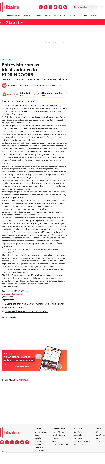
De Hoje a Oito (60, 16)
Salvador (37, 16)
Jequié (55, 441)
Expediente (77, 435)
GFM (97, 432)
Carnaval (26, 16)
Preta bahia (39, 447)
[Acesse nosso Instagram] (41, 7)
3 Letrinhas (15, 22)
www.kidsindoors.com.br (12, 294)
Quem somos (78, 432)
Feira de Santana (58, 435)
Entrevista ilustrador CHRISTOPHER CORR (26, 311)
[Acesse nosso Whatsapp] (65, 7)
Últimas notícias (41, 432)
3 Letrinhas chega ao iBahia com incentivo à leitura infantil (34, 303)
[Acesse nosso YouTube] (55, 7)
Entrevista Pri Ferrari (15, 307)
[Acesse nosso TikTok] (60, 7)
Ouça (9, 94)
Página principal (58, 432)
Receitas (73, 16)
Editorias (38, 428)
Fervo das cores (41, 450)
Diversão (47, 16)
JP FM (98, 441)
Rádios (98, 428)
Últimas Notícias (13, 16)
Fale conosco (78, 438)
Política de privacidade (81, 441)
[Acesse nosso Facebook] (46, 7)
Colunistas (94, 16)
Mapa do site (78, 444)
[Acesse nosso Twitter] (50, 7)
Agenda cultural (41, 444)
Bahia (37, 435)
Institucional (77, 428)
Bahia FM (99, 438)
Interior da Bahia (58, 428)
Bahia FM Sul (100, 435)
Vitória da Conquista (60, 444)
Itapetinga (56, 438)
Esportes (83, 16)
